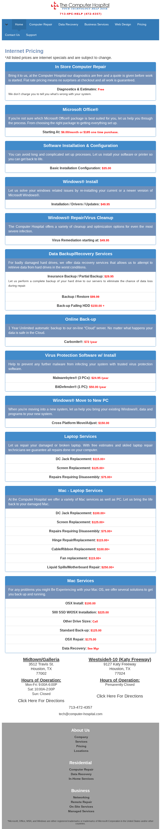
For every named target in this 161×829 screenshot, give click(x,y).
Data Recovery (68, 24)
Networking (81, 797)
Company (81, 737)
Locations (81, 750)
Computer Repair (40, 24)
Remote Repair (81, 802)
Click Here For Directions (41, 700)
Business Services (96, 24)
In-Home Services (81, 778)
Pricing (141, 24)
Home (19, 24)
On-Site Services (81, 806)
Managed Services (81, 811)
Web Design (123, 24)
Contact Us (12, 34)
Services (81, 741)
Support (31, 34)
